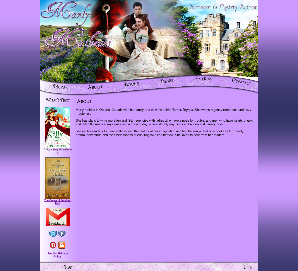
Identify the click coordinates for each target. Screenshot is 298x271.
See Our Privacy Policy (58, 255)
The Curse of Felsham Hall (57, 202)
